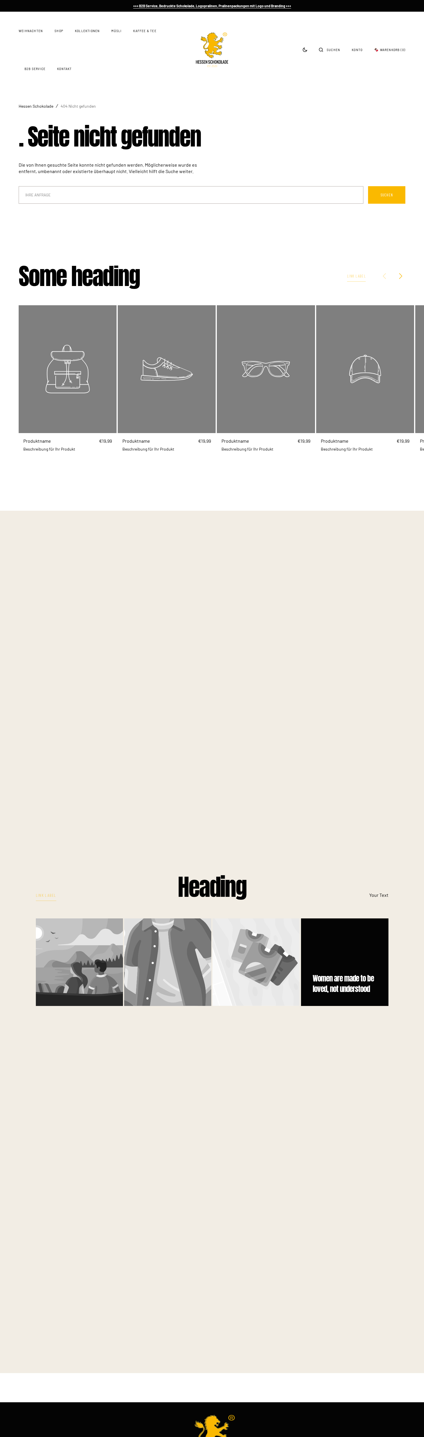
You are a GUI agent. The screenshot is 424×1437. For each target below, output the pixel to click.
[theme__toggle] (305, 49)
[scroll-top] (410, 1423)
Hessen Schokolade (36, 106)
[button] (329, 49)
